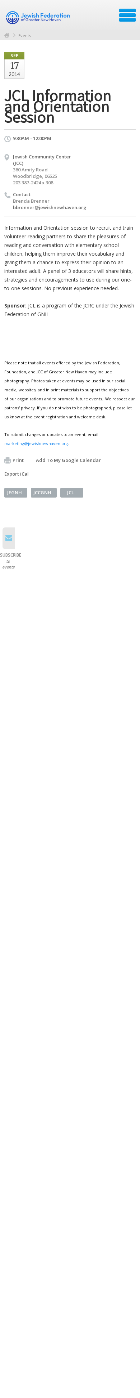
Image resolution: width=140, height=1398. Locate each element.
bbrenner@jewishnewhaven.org (50, 207)
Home (6, 35)
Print (18, 460)
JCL (70, 492)
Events (24, 35)
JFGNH (14, 492)
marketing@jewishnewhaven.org (36, 443)
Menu (127, 15)
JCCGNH (42, 492)
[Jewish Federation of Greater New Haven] (38, 18)
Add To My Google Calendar (68, 460)
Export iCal (16, 474)
